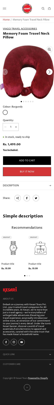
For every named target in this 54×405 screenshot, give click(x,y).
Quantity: (8, 120)
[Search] (43, 8)
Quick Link (9, 354)
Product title (7, 264)
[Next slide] (49, 72)
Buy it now (27, 171)
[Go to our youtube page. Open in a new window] (21, 342)
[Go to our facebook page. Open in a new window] (6, 342)
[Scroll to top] (27, 387)
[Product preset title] (13, 248)
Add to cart (27, 160)
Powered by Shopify (38, 378)
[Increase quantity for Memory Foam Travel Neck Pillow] (16, 127)
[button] (21, 101)
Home (6, 19)
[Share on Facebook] (27, 198)
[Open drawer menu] (4, 8)
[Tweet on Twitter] (36, 198)
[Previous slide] (4, 72)
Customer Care (11, 364)
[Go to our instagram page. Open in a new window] (14, 342)
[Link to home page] (10, 290)
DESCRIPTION (11, 185)
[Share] (17, 198)
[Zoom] (49, 49)
